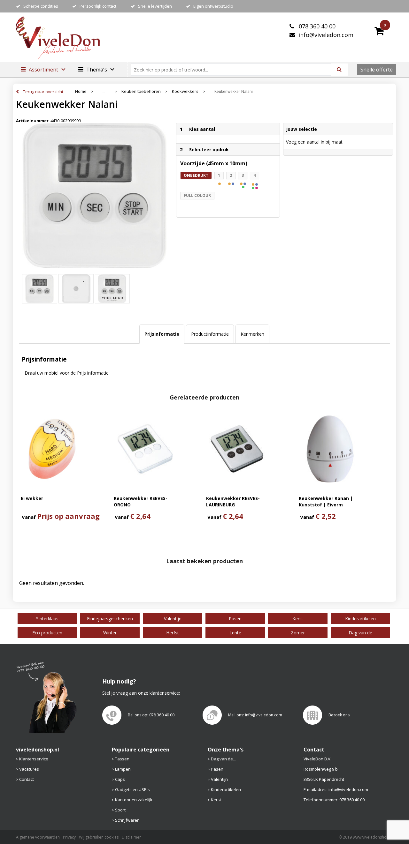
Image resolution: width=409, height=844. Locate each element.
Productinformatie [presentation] (210, 334)
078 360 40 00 (316, 26)
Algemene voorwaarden (38, 837)
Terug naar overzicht (43, 91)
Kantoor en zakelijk (133, 800)
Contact (26, 779)
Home (81, 91)
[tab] (161, 334)
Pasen (217, 769)
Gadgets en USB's (132, 789)
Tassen (122, 759)
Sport (120, 810)
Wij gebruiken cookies (99, 837)
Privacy (69, 837)
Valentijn (219, 779)
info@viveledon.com (325, 35)
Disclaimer (131, 837)
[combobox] (233, 69)
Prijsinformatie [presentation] (161, 334)
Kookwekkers (185, 91)
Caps (120, 779)
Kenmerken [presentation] (252, 334)
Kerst (216, 800)
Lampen (123, 769)
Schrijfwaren (127, 820)
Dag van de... (223, 759)
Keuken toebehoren (141, 91)
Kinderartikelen (226, 789)
